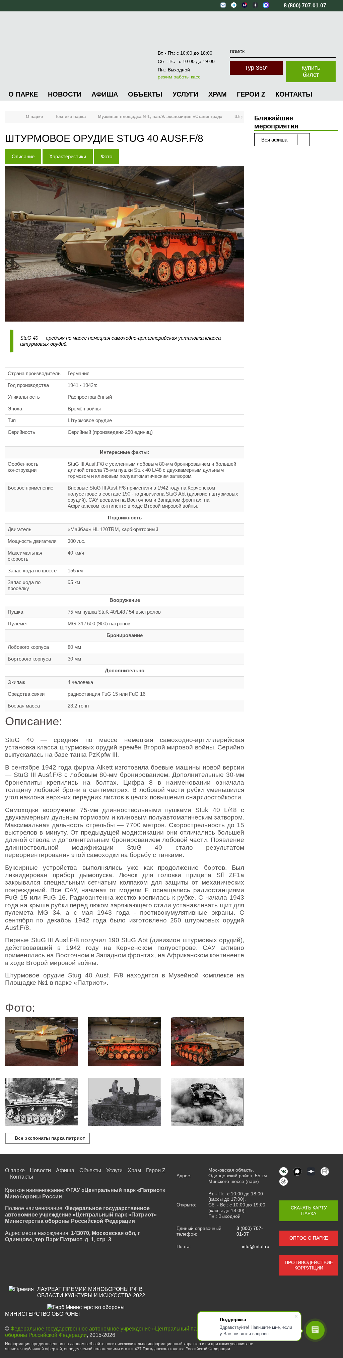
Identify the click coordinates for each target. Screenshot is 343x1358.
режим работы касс (179, 76)
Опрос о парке (308, 1238)
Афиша (104, 94)
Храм (217, 94)
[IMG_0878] (207, 1042)
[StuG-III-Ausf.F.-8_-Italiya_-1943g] (207, 1103)
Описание (23, 156)
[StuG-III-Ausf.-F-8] (124, 1103)
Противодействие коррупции (309, 1265)
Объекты (145, 94)
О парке (23, 94)
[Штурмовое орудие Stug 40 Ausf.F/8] (124, 244)
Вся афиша (275, 140)
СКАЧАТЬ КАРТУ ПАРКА (309, 1210)
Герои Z (251, 94)
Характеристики (67, 156)
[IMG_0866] (41, 1042)
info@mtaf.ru (255, 1246)
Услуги (185, 94)
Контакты (294, 94)
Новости (64, 94)
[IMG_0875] (124, 1042)
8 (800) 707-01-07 (249, 1231)
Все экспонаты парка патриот (49, 1138)
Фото (106, 156)
